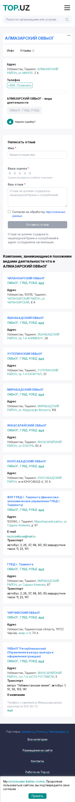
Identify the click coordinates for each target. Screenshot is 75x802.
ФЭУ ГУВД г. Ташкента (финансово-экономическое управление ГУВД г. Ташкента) (33, 501)
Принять (37, 796)
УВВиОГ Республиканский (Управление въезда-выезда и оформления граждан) (30, 652)
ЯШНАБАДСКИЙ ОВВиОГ (25, 318)
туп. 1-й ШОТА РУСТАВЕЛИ (36, 676)
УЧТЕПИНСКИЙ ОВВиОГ (24, 353)
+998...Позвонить (20, 85)
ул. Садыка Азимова (31, 584)
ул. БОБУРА (26, 445)
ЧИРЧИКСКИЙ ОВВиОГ (23, 612)
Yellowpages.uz (59, 731)
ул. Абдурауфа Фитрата (34, 410)
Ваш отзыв (16, 184)
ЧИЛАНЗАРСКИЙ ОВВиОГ (26, 278)
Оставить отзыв (37, 224)
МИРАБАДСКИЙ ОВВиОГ (25, 389)
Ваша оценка (18, 168)
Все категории (37, 739)
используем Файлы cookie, (26, 781)
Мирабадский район (48, 521)
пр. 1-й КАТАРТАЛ (30, 374)
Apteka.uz (28, 731)
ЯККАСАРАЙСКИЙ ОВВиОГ (27, 425)
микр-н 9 (25, 633)
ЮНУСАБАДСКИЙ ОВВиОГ (26, 461)
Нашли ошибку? (25, 121)
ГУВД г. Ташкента (20, 564)
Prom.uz (41, 731)
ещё (41, 282)
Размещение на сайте (37, 750)
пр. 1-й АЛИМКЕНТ (30, 338)
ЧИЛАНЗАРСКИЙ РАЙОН (23, 298)
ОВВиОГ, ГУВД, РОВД (24, 110)
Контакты (37, 761)
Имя (12, 148)
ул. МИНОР (25, 73)
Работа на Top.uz (37, 772)
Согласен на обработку (39, 214)
